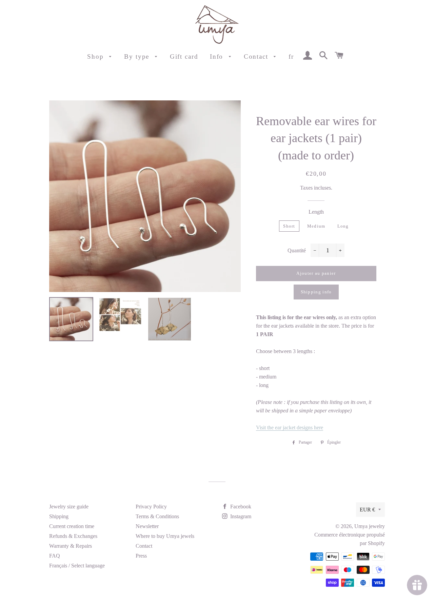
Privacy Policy (151, 506)
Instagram (240, 516)
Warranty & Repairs (70, 546)
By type (138, 56)
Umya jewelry (369, 526)
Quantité (297, 250)
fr (291, 56)
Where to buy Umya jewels (165, 536)
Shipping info (316, 291)
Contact (257, 56)
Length (316, 212)
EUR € (367, 509)
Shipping (58, 516)
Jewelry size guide (68, 506)
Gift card (184, 56)
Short (289, 226)
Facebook (240, 506)
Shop (96, 56)
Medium (316, 226)
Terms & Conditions (157, 516)
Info (218, 56)
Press (141, 556)
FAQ (54, 556)
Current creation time (71, 526)
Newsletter (147, 526)
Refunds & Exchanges (73, 536)
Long (343, 226)
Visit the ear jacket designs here (289, 427)
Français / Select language (77, 565)
